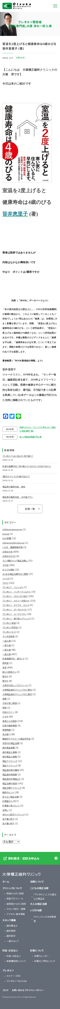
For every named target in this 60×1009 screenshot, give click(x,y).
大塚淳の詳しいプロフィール (15, 685)
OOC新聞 (6, 538)
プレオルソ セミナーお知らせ (15, 600)
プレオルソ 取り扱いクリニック (16, 618)
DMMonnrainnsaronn (12, 529)
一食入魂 (6, 654)
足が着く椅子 (8, 819)
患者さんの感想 (9, 721)
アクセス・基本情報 (16, 914)
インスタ (6, 578)
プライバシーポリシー (34, 990)
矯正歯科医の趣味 (10, 770)
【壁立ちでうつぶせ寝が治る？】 (15, 476)
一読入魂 (6, 649)
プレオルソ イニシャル (12, 587)
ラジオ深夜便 (8, 636)
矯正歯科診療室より (11, 778)
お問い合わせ (18, 990)
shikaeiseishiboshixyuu (13, 542)
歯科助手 (11, 935)
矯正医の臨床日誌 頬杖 (13, 486)
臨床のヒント (8, 792)
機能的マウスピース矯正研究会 (16, 738)
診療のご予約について (45, 961)
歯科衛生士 (12, 925)
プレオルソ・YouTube (17, 981)
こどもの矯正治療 (39, 888)
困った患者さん (9, 671)
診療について (37, 950)
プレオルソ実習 (9, 623)
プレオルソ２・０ (9, 631)
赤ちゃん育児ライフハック (13, 814)
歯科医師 (11, 930)
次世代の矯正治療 (10, 743)
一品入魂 (6, 640)
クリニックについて (12, 888)
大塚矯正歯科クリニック (16, 6)
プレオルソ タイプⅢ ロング (15, 605)
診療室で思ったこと (11, 805)
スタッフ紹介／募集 (16, 908)
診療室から (7, 801)
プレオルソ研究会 (10, 627)
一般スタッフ (13, 941)
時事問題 (6, 729)
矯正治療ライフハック (11, 787)
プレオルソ (8, 970)
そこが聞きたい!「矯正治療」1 (15, 560)
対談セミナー (8, 712)
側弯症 (5, 663)
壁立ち (5, 676)
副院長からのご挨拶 (16, 903)
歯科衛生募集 (8, 747)
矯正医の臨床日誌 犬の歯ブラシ (17, 497)
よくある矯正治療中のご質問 (15, 574)
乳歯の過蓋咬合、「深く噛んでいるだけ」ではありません (26, 466)
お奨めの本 (7, 551)
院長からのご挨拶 (15, 893)
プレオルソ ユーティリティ (14, 614)
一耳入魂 (6, 645)
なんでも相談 (8, 569)
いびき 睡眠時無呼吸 (12, 547)
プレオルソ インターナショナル (16, 591)
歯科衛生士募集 (9, 752)
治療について (37, 881)
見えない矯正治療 (10, 796)
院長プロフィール (15, 898)
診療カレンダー (41, 955)
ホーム (5, 881)
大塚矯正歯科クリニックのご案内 (17, 689)
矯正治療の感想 (9, 783)
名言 (4, 667)
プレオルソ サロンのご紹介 (15, 596)
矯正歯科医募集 (9, 774)
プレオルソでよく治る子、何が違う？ (17, 456)
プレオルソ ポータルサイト (14, 609)
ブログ (5, 582)
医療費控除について (16, 961)
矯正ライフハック (9, 761)
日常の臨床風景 (9, 725)
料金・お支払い (10, 950)
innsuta (5, 533)
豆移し (5, 810)
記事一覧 (30, 508)
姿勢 (4, 698)
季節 (4, 707)
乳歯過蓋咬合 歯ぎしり (13, 658)
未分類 (5, 734)
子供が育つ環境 (9, 703)
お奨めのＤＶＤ (9, 556)
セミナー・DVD (13, 975)
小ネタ (5, 716)
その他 (5, 565)
